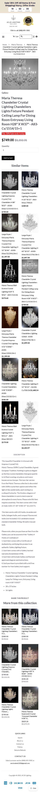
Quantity (5, 146)
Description (19, 455)
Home (4, 45)
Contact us (20, 744)
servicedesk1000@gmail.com (20, 763)
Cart (17, 36)
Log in (33, 37)
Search (20, 738)
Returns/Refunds (20, 750)
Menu (3, 37)
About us (20, 741)
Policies (20, 747)
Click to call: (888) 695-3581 (20, 30)
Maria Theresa (16, 45)
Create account (36, 37)
